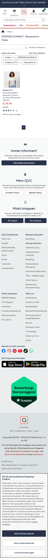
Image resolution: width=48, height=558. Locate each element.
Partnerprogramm (9, 315)
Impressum (38, 454)
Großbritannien (20, 431)
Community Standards (14, 454)
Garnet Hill (32, 465)
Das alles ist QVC (32, 302)
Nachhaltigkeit (32, 306)
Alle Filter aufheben (37, 53)
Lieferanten (6, 264)
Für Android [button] (35, 220)
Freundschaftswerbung (11, 311)
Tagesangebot (9, 25)
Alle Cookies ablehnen (24, 543)
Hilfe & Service (32, 280)
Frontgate (23, 465)
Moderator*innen (33, 327)
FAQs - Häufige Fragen (35, 276)
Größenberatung (32, 247)
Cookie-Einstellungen (24, 552)
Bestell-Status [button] (35, 192)
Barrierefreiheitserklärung (36, 311)
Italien (30, 431)
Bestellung (30, 239)
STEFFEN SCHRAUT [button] (27, 57)
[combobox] (21, 19)
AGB (7, 451)
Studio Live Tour (32, 336)
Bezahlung (30, 259)
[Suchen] (43, 19)
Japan (36, 431)
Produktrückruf (8, 268)
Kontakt (5, 243)
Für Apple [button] (12, 220)
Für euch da (6, 319)
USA (11, 431)
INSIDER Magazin (9, 298)
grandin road (6, 468)
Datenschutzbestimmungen (26, 451)
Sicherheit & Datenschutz (36, 271)
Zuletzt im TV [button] (11, 62)
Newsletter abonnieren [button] (24, 163)
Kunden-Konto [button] (12, 192)
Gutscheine (6, 306)
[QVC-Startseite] (3, 31)
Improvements (17, 468)
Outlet (28, 340)
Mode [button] (8, 57)
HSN (3, 465)
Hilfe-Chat (6, 239)
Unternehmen (31, 298)
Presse (4, 259)
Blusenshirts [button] (30, 62)
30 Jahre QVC (32, 25)
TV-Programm (7, 302)
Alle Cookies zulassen (24, 533)
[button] (5, 12)
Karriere (29, 323)
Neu (21, 25)
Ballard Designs (12, 465)
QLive (4, 255)
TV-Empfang (31, 331)
